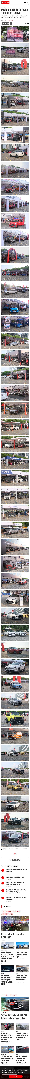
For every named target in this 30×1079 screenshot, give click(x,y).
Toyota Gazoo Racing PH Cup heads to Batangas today (14, 1016)
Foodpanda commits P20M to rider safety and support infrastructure (7, 1037)
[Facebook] (3, 23)
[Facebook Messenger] (8, 23)
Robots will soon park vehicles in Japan (21, 954)
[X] (5, 23)
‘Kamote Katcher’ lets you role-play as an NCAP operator (7, 1059)
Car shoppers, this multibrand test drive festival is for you (16, 891)
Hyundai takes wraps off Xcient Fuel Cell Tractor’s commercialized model (7, 956)
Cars (2, 931)
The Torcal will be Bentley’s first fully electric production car (22, 1059)
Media (3, 6)
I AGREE (15, 1076)
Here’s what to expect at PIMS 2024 (12, 936)
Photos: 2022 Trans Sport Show (15, 877)
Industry (3, 950)
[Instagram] (11, 23)
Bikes (2, 1031)
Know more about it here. (9, 1073)
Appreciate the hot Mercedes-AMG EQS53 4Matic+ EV (22, 977)
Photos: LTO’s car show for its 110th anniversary (16, 898)
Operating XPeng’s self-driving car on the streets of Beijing (22, 1036)
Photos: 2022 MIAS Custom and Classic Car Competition (15, 883)
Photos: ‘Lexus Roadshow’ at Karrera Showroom (16, 871)
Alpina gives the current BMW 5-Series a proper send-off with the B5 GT (7, 979)
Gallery (8, 6)
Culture (18, 950)
